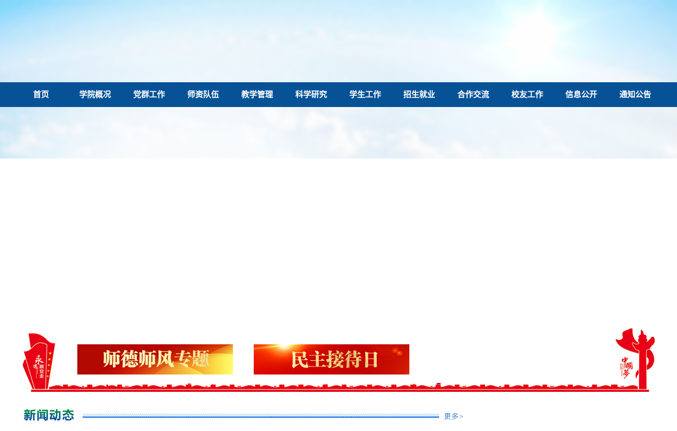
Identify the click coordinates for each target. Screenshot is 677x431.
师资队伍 (203, 94)
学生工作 (365, 94)
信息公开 (581, 94)
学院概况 (95, 94)
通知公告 (635, 94)
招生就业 (419, 94)
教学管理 (257, 94)
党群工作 (149, 94)
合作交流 (473, 94)
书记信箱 (480, 38)
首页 (41, 94)
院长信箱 (526, 38)
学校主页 (572, 38)
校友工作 (527, 94)
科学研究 (311, 94)
